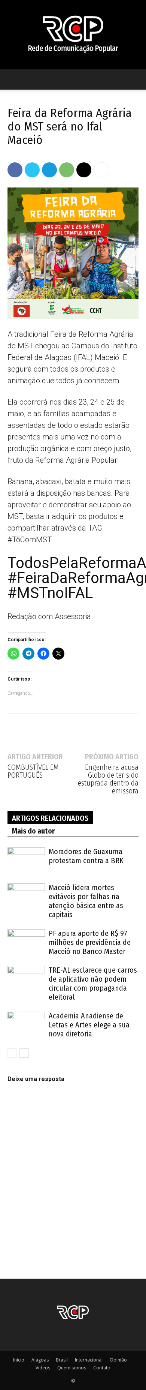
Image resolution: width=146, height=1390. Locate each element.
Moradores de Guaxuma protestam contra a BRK (86, 856)
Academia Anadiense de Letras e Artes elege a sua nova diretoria (89, 1024)
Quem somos (71, 1368)
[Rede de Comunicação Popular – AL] (73, 34)
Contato (101, 1368)
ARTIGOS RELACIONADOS (50, 818)
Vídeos (43, 1368)
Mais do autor (33, 830)
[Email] (83, 169)
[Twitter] (32, 169)
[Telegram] (49, 169)
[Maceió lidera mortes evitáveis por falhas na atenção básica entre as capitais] (26, 896)
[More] (101, 169)
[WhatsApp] (66, 169)
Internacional (89, 1360)
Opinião (118, 1360)
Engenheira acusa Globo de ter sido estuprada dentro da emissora (108, 779)
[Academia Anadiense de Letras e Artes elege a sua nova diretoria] (26, 1025)
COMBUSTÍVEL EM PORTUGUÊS (33, 771)
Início (18, 1360)
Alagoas (40, 1360)
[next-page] (24, 1053)
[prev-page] (12, 1053)
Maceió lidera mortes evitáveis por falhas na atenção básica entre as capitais (86, 901)
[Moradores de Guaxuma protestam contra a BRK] (26, 860)
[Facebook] (14, 169)
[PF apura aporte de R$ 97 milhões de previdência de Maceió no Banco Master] (26, 942)
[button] (13, 79)
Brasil (62, 1360)
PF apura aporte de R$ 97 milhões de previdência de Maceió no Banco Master (90, 942)
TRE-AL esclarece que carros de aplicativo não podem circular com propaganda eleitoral (93, 984)
